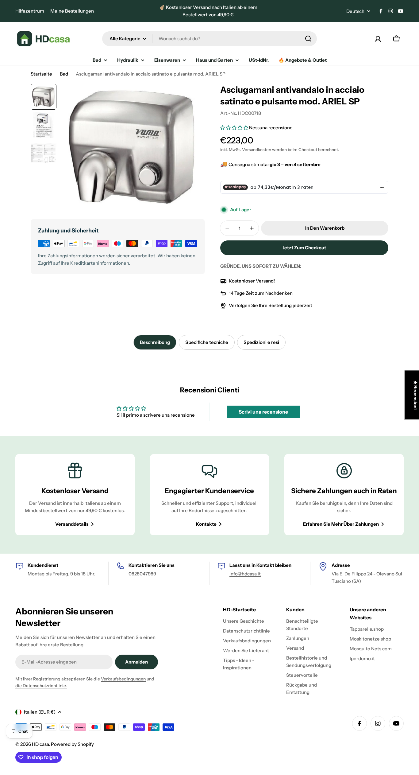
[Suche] (308, 38)
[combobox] (209, 38)
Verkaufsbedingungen (123, 679)
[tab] (154, 342)
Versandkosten (256, 149)
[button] (234, 127)
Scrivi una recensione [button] (263, 412)
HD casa (40, 744)
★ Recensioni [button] (415, 395)
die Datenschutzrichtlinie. (41, 685)
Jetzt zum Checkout (304, 248)
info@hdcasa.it (245, 574)
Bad (64, 74)
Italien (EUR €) (40, 712)
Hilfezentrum (29, 11)
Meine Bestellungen (72, 11)
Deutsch (355, 11)
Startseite (41, 74)
